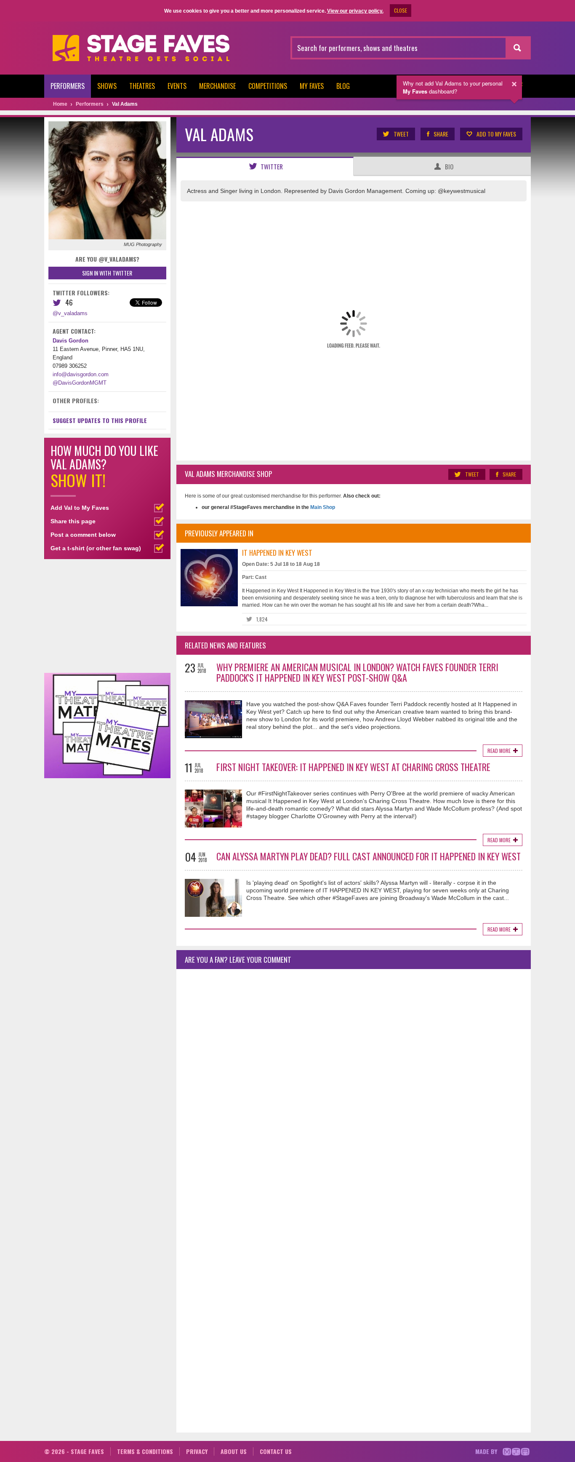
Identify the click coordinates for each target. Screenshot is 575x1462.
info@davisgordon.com (81, 374)
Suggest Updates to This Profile (100, 420)
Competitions (267, 86)
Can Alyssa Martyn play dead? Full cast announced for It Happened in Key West (368, 856)
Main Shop (322, 507)
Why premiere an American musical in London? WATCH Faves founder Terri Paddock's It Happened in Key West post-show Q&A (357, 672)
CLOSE (400, 10)
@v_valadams (70, 313)
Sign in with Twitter (107, 272)
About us (234, 1451)
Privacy (197, 1451)
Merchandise (217, 86)
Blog (343, 86)
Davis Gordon (70, 340)
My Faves (312, 86)
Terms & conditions (145, 1451)
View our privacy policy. (355, 11)
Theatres (142, 86)
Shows (107, 86)
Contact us (276, 1451)
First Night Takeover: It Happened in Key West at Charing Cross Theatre (353, 767)
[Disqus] (354, 1087)
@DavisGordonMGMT (79, 383)
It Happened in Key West (277, 552)
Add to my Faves (496, 133)
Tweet (401, 133)
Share (441, 133)
